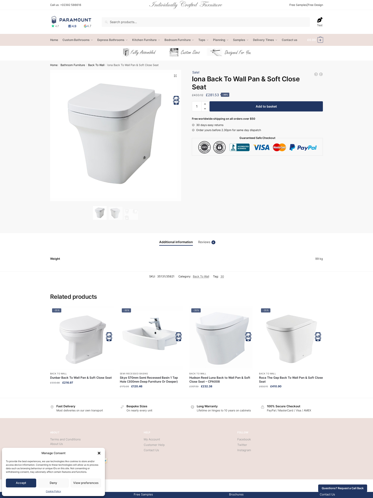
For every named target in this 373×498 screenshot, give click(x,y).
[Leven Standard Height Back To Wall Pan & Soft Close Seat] (321, 74)
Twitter (242, 445)
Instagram (244, 450)
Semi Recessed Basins (134, 373)
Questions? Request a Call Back (343, 488)
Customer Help (154, 445)
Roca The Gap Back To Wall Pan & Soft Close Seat (291, 379)
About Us (56, 444)
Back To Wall (96, 65)
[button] (99, 453)
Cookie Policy (53, 491)
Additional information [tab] (176, 242)
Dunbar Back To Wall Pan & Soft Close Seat (81, 377)
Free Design (315, 4)
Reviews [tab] (206, 242)
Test (319, 25)
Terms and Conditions (65, 439)
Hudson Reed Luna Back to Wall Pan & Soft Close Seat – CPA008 (219, 379)
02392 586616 (71, 4)
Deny (53, 483)
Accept (21, 483)
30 (222, 276)
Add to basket (266, 106)
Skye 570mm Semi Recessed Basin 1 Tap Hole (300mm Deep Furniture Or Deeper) (149, 379)
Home (54, 65)
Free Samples (298, 4)
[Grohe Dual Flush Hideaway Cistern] (316, 74)
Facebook (244, 439)
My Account (152, 439)
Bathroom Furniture (73, 65)
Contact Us (151, 450)
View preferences (85, 483)
